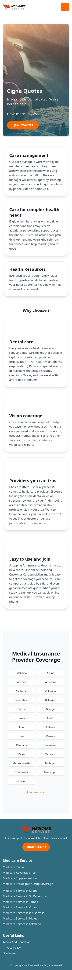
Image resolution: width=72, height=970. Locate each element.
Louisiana (50, 745)
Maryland (50, 754)
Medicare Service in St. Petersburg (25, 896)
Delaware (50, 700)
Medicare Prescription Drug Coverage (28, 884)
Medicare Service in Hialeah (21, 918)
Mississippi (50, 772)
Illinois (22, 727)
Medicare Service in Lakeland (22, 924)
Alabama (21, 673)
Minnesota (21, 772)
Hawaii (22, 718)
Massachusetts (21, 763)
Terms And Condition (17, 942)
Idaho (50, 718)
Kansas (50, 736)
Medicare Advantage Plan (20, 873)
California (21, 691)
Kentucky (21, 745)
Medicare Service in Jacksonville (23, 913)
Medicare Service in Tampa (20, 902)
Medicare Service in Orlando (21, 907)
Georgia (50, 709)
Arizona (21, 682)
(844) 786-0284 (23, 125)
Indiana (50, 727)
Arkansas (50, 682)
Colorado (50, 691)
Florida (21, 709)
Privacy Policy (12, 948)
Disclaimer (10, 953)
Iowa (21, 736)
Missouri (21, 781)
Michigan (50, 763)
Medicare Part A (13, 867)
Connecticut (21, 700)
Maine (21, 754)
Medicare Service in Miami (20, 891)
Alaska (50, 673)
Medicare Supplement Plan (20, 878)
